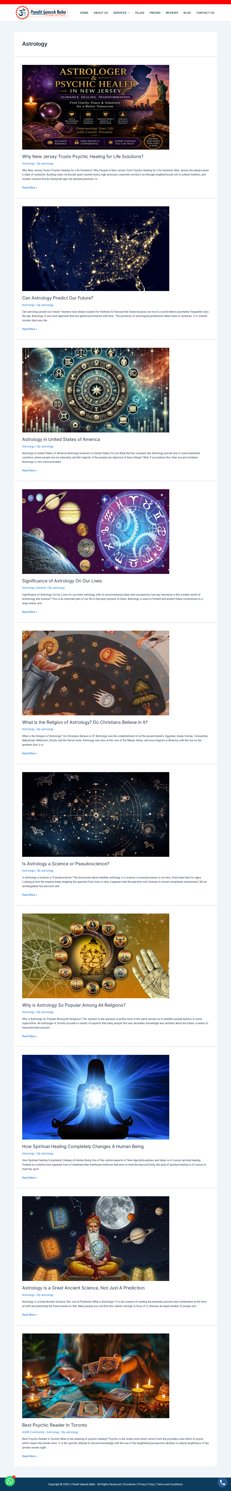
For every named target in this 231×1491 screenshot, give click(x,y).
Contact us (205, 12)
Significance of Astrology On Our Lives (62, 580)
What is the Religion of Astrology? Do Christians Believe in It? (85, 722)
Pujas (139, 12)
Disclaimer (129, 1484)
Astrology (28, 163)
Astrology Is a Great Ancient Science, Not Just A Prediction (83, 1287)
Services (119, 12)
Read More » (29, 187)
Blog (187, 12)
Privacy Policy (146, 1484)
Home (84, 12)
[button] (10, 1481)
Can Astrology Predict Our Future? (57, 298)
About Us (101, 12)
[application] (128, 12)
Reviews (172, 12)
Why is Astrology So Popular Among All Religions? (73, 1005)
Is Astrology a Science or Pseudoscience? (65, 863)
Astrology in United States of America (61, 439)
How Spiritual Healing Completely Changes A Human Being (83, 1146)
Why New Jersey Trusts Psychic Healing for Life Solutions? (82, 156)
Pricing (155, 12)
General (41, 587)
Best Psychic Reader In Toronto (54, 1425)
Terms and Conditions (170, 1484)
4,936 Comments (33, 1432)
